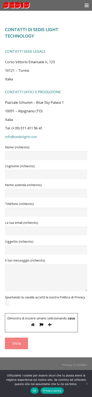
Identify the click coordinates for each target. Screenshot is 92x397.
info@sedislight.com (21, 136)
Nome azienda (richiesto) (23, 185)
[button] (86, 5)
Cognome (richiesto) (20, 166)
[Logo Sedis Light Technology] (16, 5)
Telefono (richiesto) (19, 204)
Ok (35, 390)
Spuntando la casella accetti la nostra (45, 307)
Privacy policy (52, 390)
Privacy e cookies (74, 364)
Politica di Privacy (72, 297)
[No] (87, 383)
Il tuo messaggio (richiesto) (25, 260)
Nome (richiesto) (17, 147)
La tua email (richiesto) (21, 222)
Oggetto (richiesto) (19, 241)
